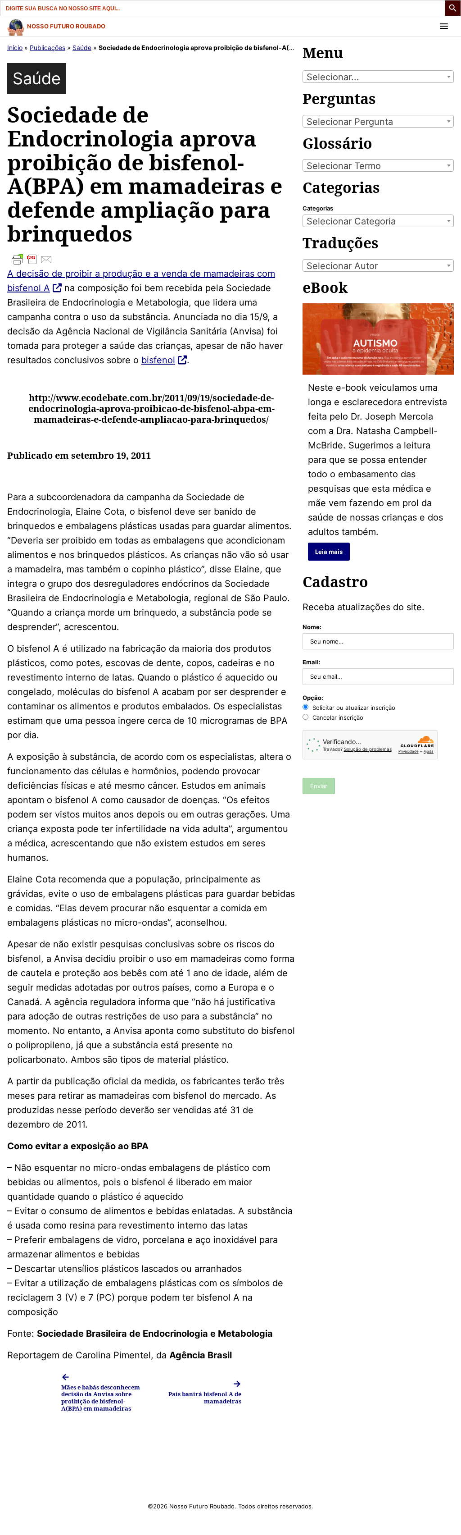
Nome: (312, 626)
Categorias (318, 208)
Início (15, 47)
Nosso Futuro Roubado (66, 26)
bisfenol (158, 360)
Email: (312, 662)
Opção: (313, 697)
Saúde (81, 47)
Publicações (47, 47)
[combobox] (378, 76)
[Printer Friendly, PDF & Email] (151, 259)
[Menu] (444, 26)
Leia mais (329, 551)
